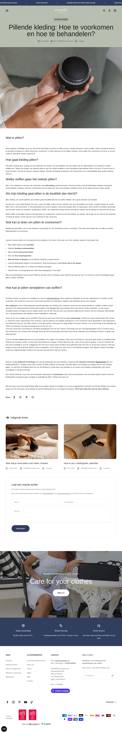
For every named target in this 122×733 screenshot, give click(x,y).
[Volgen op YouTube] (25, 702)
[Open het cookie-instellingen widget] (4, 729)
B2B (28, 677)
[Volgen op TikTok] (31, 702)
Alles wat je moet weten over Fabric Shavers (27, 463)
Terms (29, 669)
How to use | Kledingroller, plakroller (81, 463)
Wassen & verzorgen (13, 673)
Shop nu (61, 593)
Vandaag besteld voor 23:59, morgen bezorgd (76, 2)
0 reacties (81, 41)
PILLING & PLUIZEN (61, 19)
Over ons (30, 665)
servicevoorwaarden (63, 493)
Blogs (29, 673)
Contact (30, 681)
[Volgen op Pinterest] (19, 702)
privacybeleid (48, 493)
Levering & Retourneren (36, 661)
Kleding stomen (11, 665)
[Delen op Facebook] (14, 397)
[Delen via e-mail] (32, 397)
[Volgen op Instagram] (13, 702)
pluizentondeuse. (53, 298)
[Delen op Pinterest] (26, 397)
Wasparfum (10, 677)
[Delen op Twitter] (20, 397)
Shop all (9, 661)
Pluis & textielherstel (13, 669)
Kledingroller (101, 362)
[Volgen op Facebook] (7, 702)
